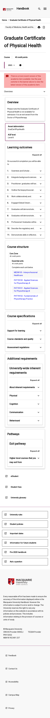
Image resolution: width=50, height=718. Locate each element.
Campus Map (13, 695)
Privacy (11, 708)
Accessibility (13, 682)
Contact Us (12, 669)
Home (4, 20)
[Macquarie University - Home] (8, 10)
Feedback (12, 655)
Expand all (37, 155)
